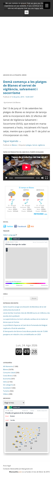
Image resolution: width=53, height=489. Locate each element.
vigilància (41, 145)
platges (29, 145)
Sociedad (6, 388)
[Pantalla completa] (46, 178)
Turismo (6, 391)
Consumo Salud (9, 372)
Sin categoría (8, 385)
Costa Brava (7, 375)
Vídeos (5, 394)
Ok (26, 12)
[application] (26, 167)
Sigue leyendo (12, 141)
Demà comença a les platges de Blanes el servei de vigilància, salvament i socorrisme (25, 87)
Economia (7, 378)
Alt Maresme (8, 366)
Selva (5, 382)
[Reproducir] (6, 178)
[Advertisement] (26, 46)
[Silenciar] (42, 178)
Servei (34, 145)
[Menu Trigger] (46, 5)
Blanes (14, 145)
